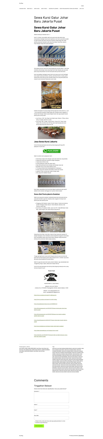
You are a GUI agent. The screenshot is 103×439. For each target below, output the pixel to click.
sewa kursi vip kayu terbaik (61, 371)
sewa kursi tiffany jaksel (71, 362)
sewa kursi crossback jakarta (68, 351)
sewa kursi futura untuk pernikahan (76, 359)
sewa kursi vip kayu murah (64, 370)
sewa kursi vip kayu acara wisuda (67, 366)
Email (35, 410)
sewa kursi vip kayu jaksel (69, 369)
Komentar (36, 391)
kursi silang (21, 351)
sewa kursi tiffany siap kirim (76, 363)
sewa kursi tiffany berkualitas (66, 360)
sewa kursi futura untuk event (62, 359)
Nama (35, 404)
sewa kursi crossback (76, 348)
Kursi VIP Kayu (42, 351)
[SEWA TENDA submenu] (47, 8)
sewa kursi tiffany (55, 360)
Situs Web (36, 415)
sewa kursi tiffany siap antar (64, 363)
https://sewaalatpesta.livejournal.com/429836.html (45, 303)
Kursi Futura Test (45, 348)
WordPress (81, 435)
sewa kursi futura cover (67, 355)
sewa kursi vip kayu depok (62, 367)
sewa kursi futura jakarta (73, 356)
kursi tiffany (36, 351)
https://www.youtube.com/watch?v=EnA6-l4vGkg (45, 299)
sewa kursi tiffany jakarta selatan (59, 362)
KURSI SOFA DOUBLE (28, 351)
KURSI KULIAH (28, 349)
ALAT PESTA (21, 348)
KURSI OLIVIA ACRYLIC (36, 349)
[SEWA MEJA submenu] (32, 8)
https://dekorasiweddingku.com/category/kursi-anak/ (46, 330)
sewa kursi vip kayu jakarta (74, 367)
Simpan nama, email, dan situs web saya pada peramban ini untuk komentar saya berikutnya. (50, 421)
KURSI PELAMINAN (46, 349)
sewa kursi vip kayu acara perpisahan (68, 364)
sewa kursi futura (76, 353)
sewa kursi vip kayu (56, 364)
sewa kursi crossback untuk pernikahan (64, 353)
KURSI (26, 348)
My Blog (21, 3)
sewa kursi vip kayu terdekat (73, 371)
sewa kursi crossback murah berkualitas (63, 352)
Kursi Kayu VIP (22, 349)
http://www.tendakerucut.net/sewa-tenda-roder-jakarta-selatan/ (49, 326)
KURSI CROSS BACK (32, 348)
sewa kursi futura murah (66, 357)
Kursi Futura (39, 348)
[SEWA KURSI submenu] (39, 8)
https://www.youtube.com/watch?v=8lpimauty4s (45, 295)
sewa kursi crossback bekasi (70, 349)
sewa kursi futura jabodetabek (61, 356)
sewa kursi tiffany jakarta (77, 360)
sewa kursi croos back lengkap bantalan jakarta (62, 348)
